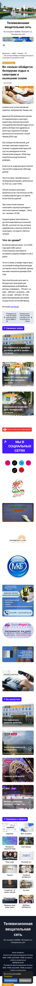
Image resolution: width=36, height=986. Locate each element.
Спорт (13, 788)
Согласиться (11, 980)
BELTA (7, 336)
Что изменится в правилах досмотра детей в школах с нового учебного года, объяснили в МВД (17, 351)
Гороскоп (8, 761)
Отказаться (25, 980)
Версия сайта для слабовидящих (19, 429)
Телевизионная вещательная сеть (18, 25)
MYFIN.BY (15, 306)
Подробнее (8, 976)
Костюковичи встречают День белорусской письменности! (16, 409)
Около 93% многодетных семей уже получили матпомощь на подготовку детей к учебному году (17, 381)
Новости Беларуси (8, 63)
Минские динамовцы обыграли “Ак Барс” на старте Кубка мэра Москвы (14, 805)
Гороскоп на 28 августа (14, 776)
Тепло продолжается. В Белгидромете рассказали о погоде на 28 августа (14, 751)
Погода (14, 734)
